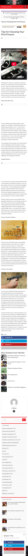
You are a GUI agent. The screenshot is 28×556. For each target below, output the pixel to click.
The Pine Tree (11, 381)
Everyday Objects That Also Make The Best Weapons (14, 17)
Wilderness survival (6, 493)
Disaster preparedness (7, 428)
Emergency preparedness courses (10, 439)
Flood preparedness (6, 456)
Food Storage (5, 462)
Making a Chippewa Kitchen (14, 368)
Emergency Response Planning (9, 442)
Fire (3, 451)
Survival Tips (5, 485)
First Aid (4, 454)
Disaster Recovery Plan (7, 431)
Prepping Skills (5, 473)
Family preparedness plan (8, 445)
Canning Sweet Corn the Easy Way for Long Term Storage (15, 13)
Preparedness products (7, 470)
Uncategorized (5, 487)
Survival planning (6, 482)
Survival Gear (5, 476)
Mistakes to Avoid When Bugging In (16, 387)
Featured (4, 448)
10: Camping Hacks (12, 374)
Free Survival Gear (6, 465)
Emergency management (8, 434)
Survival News (5, 479)
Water (3, 490)
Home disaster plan (6, 468)
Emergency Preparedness (8, 437)
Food (3, 459)
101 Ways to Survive (6, 7)
